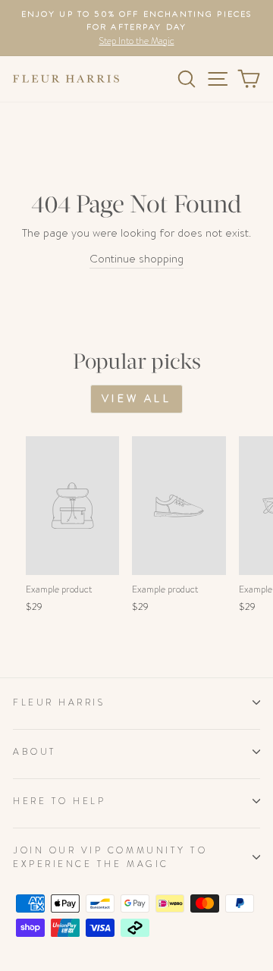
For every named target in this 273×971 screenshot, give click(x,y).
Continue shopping (136, 259)
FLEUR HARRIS (59, 702)
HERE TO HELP (59, 801)
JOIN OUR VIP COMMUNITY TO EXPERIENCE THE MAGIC (110, 857)
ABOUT (35, 752)
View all (136, 398)
